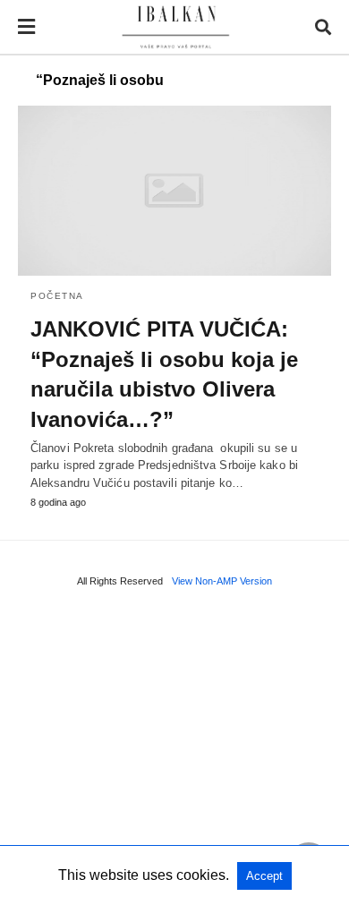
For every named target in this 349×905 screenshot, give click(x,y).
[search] (323, 27)
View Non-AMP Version (222, 581)
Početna (57, 296)
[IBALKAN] (176, 27)
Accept (264, 876)
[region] (174, 752)
